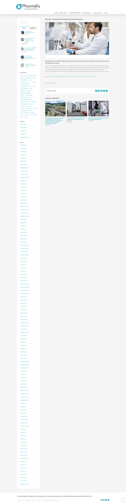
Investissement (29, 95)
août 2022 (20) (24, 296)
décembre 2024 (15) (25, 206)
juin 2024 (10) (23, 225)
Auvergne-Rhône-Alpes (31, 75)
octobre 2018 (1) (24, 422)
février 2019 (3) (24, 413)
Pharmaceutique (23, 110)
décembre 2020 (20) (25, 361)
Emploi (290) (23, 124)
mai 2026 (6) (23, 151)
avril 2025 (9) (23, 193)
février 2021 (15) (24, 355)
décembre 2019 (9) (25, 390)
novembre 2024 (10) (25, 209)
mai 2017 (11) (23, 468)
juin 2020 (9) (23, 371)
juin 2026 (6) (23, 148)
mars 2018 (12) (24, 445)
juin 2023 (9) (23, 264)
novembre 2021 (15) (25, 326)
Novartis (31, 103)
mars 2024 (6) (23, 235)
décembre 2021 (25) (25, 322)
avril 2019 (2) (23, 406)
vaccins (26, 117)
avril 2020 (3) (23, 377)
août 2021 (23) (24, 335)
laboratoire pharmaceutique (26, 99)
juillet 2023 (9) (24, 261)
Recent (33, 28)
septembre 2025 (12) (25, 177)
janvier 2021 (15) (24, 358)
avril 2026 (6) (23, 154)
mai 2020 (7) (23, 374)
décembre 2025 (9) (25, 167)
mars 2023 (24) (24, 274)
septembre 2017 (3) (25, 458)
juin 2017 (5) (23, 464)
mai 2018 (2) (23, 439)
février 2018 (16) (24, 448)
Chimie (31, 79)
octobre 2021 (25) (24, 329)
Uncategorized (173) (25, 137)
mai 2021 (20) (23, 345)
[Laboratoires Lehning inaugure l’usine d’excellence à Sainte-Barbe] (22, 38)
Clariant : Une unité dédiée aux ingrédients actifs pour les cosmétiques (30, 49)
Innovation (22, 95)
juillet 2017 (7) (24, 461)
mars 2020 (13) (24, 380)
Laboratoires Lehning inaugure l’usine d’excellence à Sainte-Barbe (29, 40)
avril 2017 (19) (24, 471)
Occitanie (29, 106)
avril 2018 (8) (23, 442)
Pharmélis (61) (24, 130)
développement (23, 86)
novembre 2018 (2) (25, 419)
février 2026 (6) (24, 161)
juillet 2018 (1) (24, 432)
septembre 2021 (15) (25, 332)
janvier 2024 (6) (24, 242)
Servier (30, 114)
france (34, 86)
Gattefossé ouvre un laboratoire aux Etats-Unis (30, 65)
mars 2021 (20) (24, 351)
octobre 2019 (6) (24, 397)
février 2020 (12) (24, 384)
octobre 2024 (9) (24, 213)
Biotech (21, 77)
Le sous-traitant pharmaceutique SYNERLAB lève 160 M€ (30, 57)
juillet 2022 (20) (24, 300)
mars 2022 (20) (24, 313)
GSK (31, 88)
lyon (29, 101)
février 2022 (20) (24, 316)
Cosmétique (22, 82)
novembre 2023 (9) (25, 248)
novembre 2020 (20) (25, 364)
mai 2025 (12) (23, 190)
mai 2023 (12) (23, 267)
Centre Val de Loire (24, 79)
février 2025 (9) (24, 200)
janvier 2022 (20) (24, 319)
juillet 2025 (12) (24, 183)
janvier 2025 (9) (24, 203)
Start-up (34, 114)
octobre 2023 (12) (24, 251)
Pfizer (35, 108)
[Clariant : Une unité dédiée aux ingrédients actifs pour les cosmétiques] (22, 48)
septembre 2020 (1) (25, 368)
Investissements (23, 97)
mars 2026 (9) (23, 158)
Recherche (27, 112)
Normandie (33, 101)
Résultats (32, 112)
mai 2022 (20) (23, 306)
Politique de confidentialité (36, 500)
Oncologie (22, 108)
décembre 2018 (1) (25, 416)
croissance (34, 82)
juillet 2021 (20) (24, 338)
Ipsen (30, 97)
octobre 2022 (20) (24, 290)
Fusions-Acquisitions (24, 88)
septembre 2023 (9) (25, 255)
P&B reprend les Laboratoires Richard (29, 32)
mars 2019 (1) (23, 409)
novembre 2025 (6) (25, 171)
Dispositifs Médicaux (24, 84)
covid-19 (28, 82)
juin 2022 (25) (23, 303)
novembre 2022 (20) (25, 287)
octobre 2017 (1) (24, 455)
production (31, 110)
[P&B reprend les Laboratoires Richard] (22, 31)
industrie (29, 90)
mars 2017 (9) (23, 474)
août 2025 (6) (23, 180)
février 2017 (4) (24, 477)
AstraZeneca (22, 75)
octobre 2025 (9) (24, 174)
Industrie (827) (24, 127)
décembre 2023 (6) (25, 245)
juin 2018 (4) (23, 435)
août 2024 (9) (23, 219)
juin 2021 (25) (23, 342)
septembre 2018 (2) (25, 426)
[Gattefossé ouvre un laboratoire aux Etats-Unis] (22, 64)
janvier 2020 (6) (24, 387)
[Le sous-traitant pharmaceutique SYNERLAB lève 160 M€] (22, 56)
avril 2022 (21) (24, 309)
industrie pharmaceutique (25, 93)
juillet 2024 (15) (24, 222)
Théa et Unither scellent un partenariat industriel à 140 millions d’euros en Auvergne (76, 119)
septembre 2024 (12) (25, 216)
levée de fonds (23, 101)
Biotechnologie (28, 77)
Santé (56, 83)
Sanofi (21, 114)
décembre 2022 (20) (25, 284)
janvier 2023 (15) (24, 280)
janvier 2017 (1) (24, 481)
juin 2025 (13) (23, 187)
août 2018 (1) (23, 429)
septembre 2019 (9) (25, 400)
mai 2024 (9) (23, 229)
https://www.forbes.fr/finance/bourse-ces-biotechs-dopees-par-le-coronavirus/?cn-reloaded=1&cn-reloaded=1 (72, 76)
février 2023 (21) (24, 277)
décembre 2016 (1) (25, 484)
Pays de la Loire (29, 108)
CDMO (34, 77)
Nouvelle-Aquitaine (24, 103)
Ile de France (22, 90)
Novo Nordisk (23, 106)
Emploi (29, 86)
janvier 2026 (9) (24, 164)
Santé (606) (23, 134)
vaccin (21, 117)
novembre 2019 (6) (25, 393)
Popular (24, 28)
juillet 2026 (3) (24, 145)
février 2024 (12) (24, 238)
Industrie (53, 83)
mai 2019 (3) (23, 403)
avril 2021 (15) (24, 348)
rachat (21, 112)
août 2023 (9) (23, 258)
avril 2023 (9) (23, 271)
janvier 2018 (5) (24, 451)
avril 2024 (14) (24, 232)
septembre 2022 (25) (25, 293)
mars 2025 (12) (24, 196)
